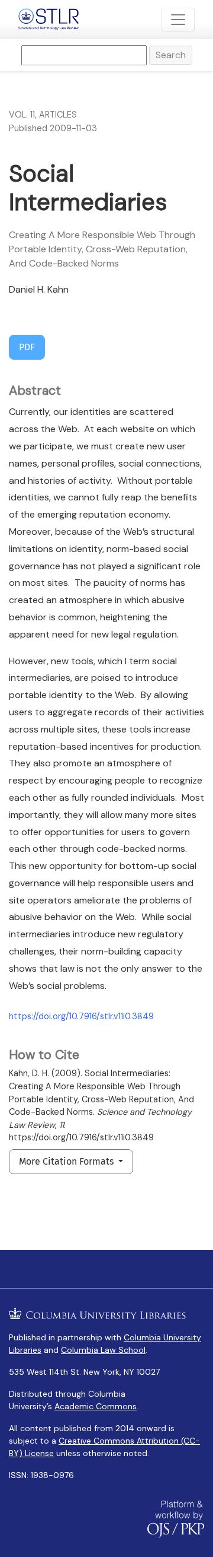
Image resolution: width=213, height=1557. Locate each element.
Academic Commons (95, 1406)
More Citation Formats (67, 1161)
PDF (27, 347)
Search (171, 55)
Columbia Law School (103, 1349)
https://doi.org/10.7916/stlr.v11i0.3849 (81, 1016)
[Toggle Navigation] (178, 19)
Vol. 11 (22, 114)
